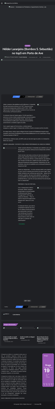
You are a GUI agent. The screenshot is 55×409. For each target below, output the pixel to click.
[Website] (13, 317)
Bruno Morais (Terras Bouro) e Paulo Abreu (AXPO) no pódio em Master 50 (42, 339)
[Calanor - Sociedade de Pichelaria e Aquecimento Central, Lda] (27, 24)
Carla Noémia (23, 57)
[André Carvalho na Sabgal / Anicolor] (27, 331)
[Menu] (2, 3)
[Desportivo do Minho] (11, 3)
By (40, 404)
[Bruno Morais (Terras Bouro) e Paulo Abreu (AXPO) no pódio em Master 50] (44, 331)
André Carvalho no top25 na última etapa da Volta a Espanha (10, 338)
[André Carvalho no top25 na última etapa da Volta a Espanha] (10, 331)
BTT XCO (27, 300)
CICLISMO (27, 45)
